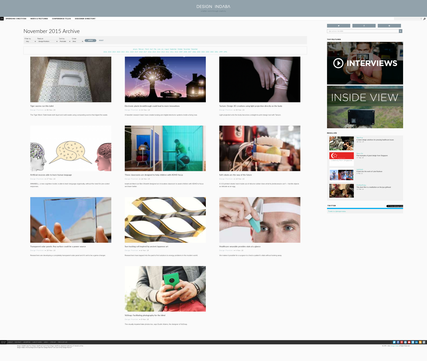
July (162, 49)
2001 (216, 52)
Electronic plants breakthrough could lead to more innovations (152, 105)
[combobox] (408, 18)
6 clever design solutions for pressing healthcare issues (375, 140)
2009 (181, 52)
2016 (149, 52)
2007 (189, 52)
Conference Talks (61, 19)
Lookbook (360, 169)
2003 (207, 52)
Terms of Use (62, 342)
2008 (185, 52)
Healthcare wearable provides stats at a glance (240, 246)
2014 (158, 52)
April (151, 49)
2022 (123, 52)
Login (46, 342)
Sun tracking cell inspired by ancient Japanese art (146, 246)
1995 (225, 52)
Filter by (28, 38)
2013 (163, 52)
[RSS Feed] (420, 342)
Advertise (26, 342)
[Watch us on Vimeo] (412, 342)
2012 (167, 52)
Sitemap (53, 342)
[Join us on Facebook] (364, 26)
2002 (212, 52)
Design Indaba (395, 346)
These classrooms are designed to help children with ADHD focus (154, 174)
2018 (141, 52)
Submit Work (37, 342)
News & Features (39, 19)
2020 (132, 52)
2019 (136, 52)
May (155, 49)
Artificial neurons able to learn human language (51, 174)
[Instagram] (405, 342)
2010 (176, 52)
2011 (172, 52)
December (194, 49)
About (10, 342)
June (158, 49)
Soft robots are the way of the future (235, 174)
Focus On (360, 153)
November (187, 49)
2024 (114, 52)
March (147, 49)
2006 (194, 52)
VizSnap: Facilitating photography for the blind (145, 315)
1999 (221, 52)
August (167, 49)
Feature (40, 38)
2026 (105, 52)
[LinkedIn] (416, 342)
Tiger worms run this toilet (42, 105)
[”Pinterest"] (389, 26)
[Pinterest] (401, 342)
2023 (118, 52)
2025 (109, 52)
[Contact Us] (424, 342)
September (173, 49)
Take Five (360, 137)
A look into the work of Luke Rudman (369, 171)
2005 (198, 52)
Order (74, 38)
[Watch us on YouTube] (409, 342)
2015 (154, 52)
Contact (18, 342)
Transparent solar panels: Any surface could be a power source (58, 246)
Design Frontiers (37, 110)
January (135, 49)
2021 (127, 52)
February (141, 49)
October (180, 49)
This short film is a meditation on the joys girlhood (374, 187)
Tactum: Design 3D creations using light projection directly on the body (250, 105)
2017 (145, 52)
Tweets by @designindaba (337, 211)
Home (2, 18)
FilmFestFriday (361, 185)
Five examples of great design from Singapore (372, 155)
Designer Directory (85, 19)
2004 (203, 52)
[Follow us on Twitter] (338, 26)
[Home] (213, 7)
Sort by (62, 38)
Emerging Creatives (16, 19)
